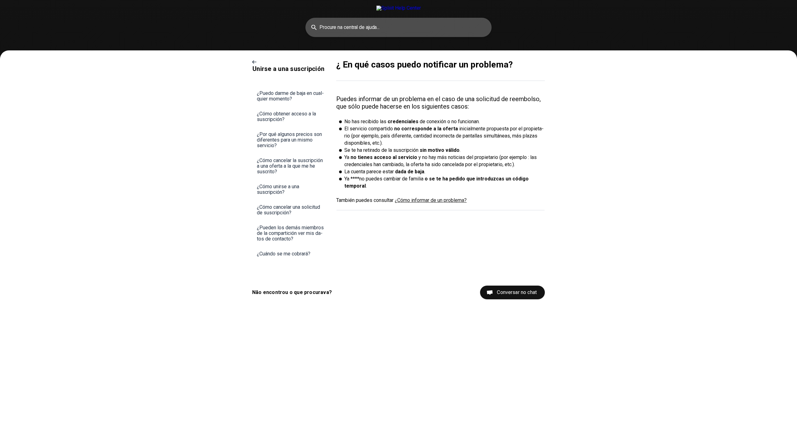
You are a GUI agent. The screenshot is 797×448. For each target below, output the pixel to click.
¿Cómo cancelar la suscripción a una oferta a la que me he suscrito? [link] (290, 166)
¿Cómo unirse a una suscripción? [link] (278, 189)
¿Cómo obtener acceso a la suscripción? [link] (286, 116)
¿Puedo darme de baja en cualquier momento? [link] (290, 96)
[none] (398, 8)
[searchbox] (398, 27)
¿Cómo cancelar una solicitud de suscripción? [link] (288, 210)
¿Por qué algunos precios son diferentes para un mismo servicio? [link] (289, 139)
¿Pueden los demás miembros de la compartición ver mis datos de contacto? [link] (290, 233)
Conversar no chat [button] (517, 292)
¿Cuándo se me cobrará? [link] (283, 254)
